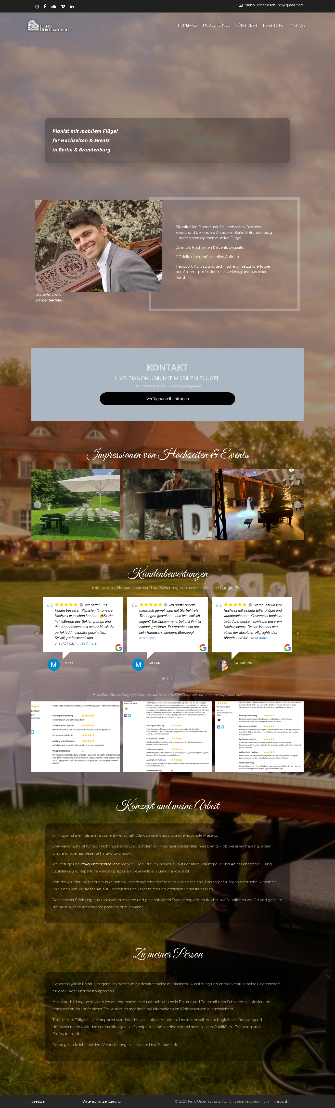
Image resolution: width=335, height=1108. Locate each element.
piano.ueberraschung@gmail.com (274, 5)
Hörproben (246, 25)
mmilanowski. (278, 1101)
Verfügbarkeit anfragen (167, 398)
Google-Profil (232, 587)
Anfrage (297, 25)
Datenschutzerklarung (101, 1101)
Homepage (187, 25)
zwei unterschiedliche (101, 864)
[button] (37, 504)
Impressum (37, 1101)
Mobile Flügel (216, 25)
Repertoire (273, 25)
